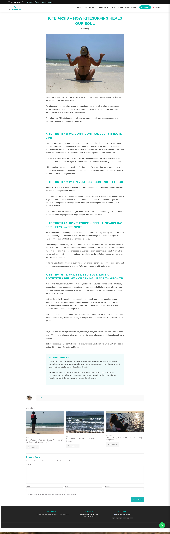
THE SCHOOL (93, 7)
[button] (162, 525)
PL (117, 518)
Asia (40, 397)
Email (67, 486)
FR (131, 518)
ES (120, 518)
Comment (29, 464)
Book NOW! (145, 7)
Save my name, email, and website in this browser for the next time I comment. (52, 494)
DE (124, 518)
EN (114, 518)
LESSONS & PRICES (80, 7)
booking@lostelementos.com (44, 2)
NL (128, 518)
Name (28, 486)
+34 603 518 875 (29, 2)
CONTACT (113, 7)
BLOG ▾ (120, 7)
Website (107, 486)
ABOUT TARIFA (103, 7)
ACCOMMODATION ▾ (131, 7)
